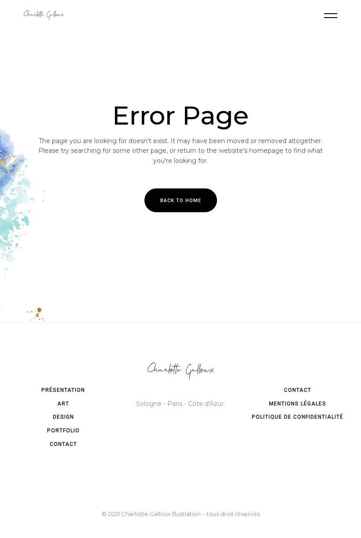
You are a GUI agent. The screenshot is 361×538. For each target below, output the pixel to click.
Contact (63, 444)
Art (63, 404)
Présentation (63, 390)
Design (63, 417)
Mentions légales (297, 404)
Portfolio (63, 430)
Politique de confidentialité (297, 417)
